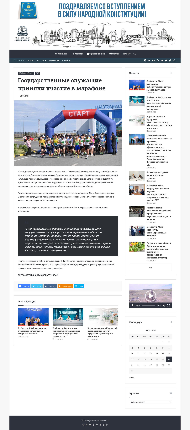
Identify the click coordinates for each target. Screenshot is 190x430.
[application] (150, 296)
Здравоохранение (97, 54)
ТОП (37, 73)
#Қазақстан (54, 61)
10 (132, 354)
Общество (78, 54)
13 (151, 354)
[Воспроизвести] (132, 305)
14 (157, 354)
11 (138, 354)
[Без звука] (164, 305)
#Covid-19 (66, 61)
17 (132, 359)
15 (163, 354)
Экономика (62, 54)
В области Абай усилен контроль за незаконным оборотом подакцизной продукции (66, 332)
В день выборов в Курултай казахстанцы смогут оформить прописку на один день (102, 332)
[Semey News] (95, 34)
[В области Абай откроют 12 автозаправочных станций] (137, 231)
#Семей (31, 61)
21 (157, 359)
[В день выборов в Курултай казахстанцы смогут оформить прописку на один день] (102, 317)
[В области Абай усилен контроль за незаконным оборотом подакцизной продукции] (68, 317)
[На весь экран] (168, 305)
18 (138, 359)
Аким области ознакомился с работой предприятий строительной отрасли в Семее (159, 213)
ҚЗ (38, 61)
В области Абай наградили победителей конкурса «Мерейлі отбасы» (32, 331)
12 (144, 354)
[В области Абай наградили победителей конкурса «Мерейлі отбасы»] (33, 317)
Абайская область (26, 73)
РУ (43, 61)
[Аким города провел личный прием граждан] (137, 176)
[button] (150, 296)
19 (144, 359)
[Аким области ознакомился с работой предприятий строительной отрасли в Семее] (137, 211)
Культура (115, 54)
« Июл (131, 378)
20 (151, 359)
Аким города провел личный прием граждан (157, 175)
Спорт (127, 54)
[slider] (148, 305)
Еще (150, 268)
